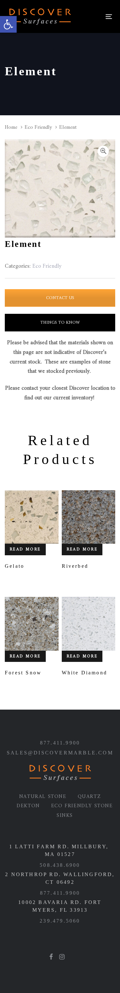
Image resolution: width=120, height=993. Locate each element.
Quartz (89, 796)
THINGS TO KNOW (60, 323)
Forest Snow (23, 672)
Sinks (65, 815)
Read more (25, 549)
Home (11, 127)
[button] (8, 24)
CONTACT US (60, 298)
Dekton (28, 806)
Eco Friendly (38, 127)
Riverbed (75, 566)
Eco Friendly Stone (82, 806)
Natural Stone (43, 796)
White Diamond (85, 672)
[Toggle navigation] (89, 16)
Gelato (14, 566)
